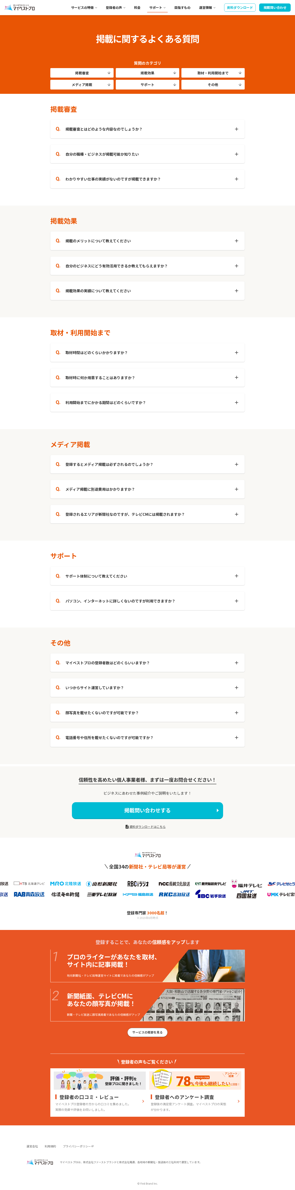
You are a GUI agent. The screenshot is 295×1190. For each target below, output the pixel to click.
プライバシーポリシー (77, 1146)
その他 (213, 84)
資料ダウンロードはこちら (147, 826)
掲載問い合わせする (147, 810)
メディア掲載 (82, 84)
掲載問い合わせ (275, 7)
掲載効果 (147, 72)
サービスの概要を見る (147, 1032)
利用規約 (50, 1146)
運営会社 (32, 1146)
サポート (147, 84)
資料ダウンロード (240, 7)
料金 (137, 7)
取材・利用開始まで (212, 72)
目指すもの (182, 7)
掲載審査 (82, 72)
